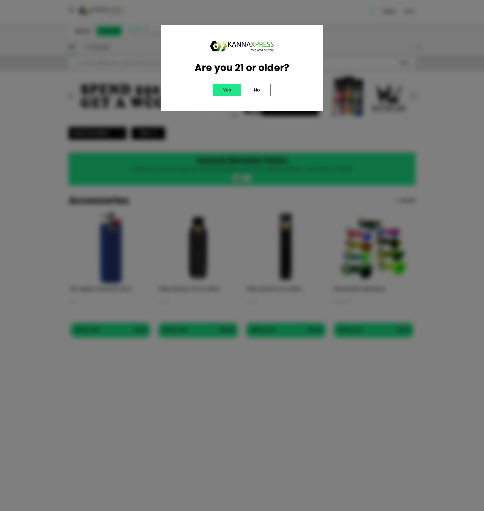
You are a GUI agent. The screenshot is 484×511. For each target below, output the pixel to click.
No (257, 90)
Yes (227, 90)
